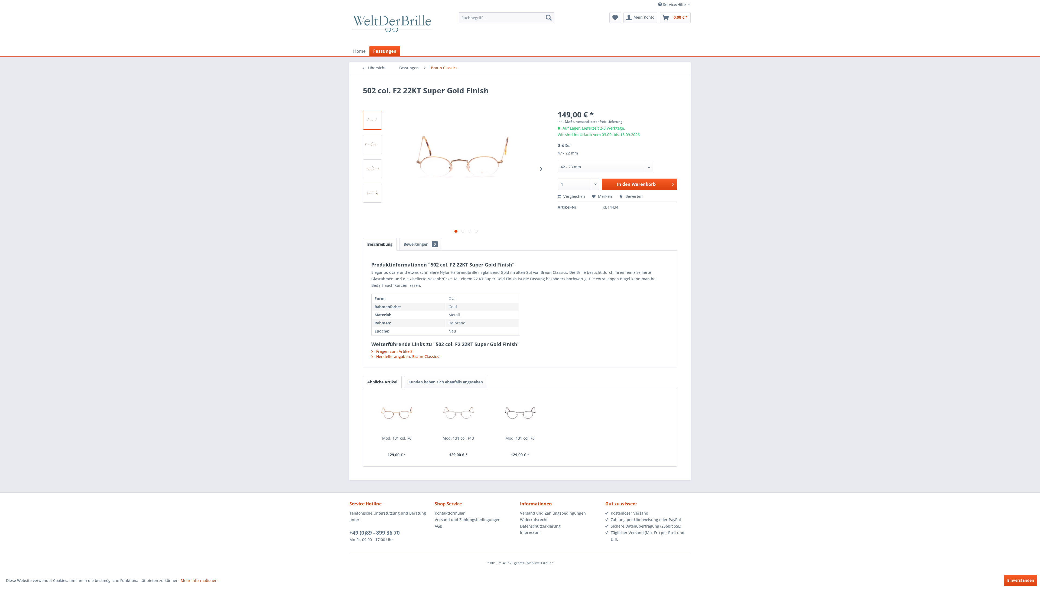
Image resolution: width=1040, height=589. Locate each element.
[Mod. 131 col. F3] (520, 414)
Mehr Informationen (199, 580)
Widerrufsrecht (534, 519)
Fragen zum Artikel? (393, 351)
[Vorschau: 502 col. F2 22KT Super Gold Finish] (372, 120)
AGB (438, 526)
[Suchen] (548, 17)
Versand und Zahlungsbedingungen (467, 519)
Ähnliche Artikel (382, 381)
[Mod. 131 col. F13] (458, 414)
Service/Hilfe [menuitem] (674, 4)
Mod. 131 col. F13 (458, 438)
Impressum (530, 532)
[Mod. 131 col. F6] (397, 414)
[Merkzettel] (615, 17)
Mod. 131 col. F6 (396, 438)
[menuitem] (506, 17)
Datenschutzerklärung (540, 526)
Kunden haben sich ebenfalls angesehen (445, 381)
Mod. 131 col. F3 (520, 438)
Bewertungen (420, 244)
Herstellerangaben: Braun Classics (407, 356)
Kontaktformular (450, 513)
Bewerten (633, 196)
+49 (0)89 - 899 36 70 (374, 532)
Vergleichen (573, 196)
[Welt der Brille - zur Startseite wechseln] (392, 28)
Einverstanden (1020, 580)
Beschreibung (379, 244)
